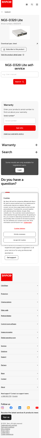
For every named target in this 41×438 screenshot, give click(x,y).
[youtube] (37, 407)
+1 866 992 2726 (9, 396)
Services (3, 346)
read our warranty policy (14, 134)
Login (20, 170)
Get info (19, 128)
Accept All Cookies (20, 240)
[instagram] (2, 407)
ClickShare (4, 285)
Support (3, 357)
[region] (19, 219)
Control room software (8, 324)
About (3, 387)
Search (18, 82)
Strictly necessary (19, 234)
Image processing (6, 332)
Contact (3, 379)
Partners (3, 365)
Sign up (6, 417)
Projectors (4, 294)
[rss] (28, 407)
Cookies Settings (19, 228)
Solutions (4, 351)
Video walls (4, 310)
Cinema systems (6, 302)
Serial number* (9, 116)
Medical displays (6, 316)
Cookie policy (28, 222)
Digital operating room (8, 338)
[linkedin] (19, 407)
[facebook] (11, 407)
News (3, 373)
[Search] (32, 4)
